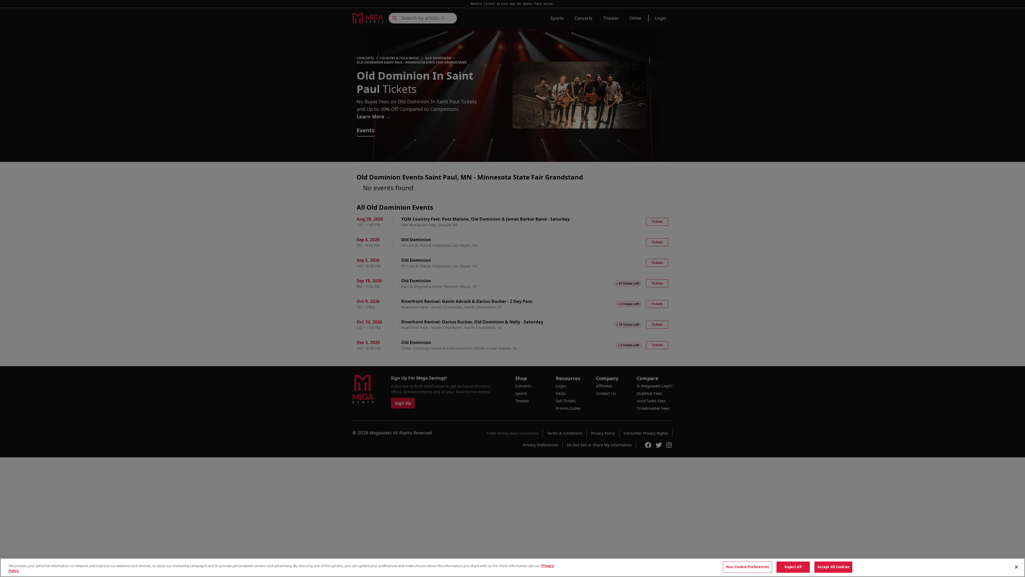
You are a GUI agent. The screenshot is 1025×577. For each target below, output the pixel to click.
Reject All (792, 566)
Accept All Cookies (833, 566)
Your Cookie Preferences (747, 566)
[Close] (1016, 567)
